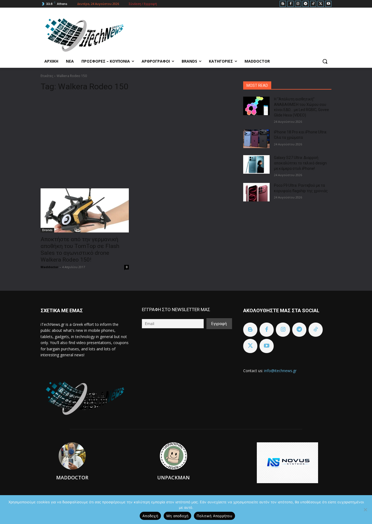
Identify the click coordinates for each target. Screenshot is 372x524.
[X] (321, 4)
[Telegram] (306, 4)
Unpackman (173, 477)
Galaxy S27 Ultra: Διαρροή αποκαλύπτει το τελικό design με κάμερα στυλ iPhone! (300, 162)
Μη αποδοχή (177, 516)
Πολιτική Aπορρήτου (214, 516)
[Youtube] (328, 4)
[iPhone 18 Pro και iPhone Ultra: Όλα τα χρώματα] (256, 139)
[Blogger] (283, 4)
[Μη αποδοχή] (365, 509)
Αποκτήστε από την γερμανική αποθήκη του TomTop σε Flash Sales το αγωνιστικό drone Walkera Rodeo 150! (80, 249)
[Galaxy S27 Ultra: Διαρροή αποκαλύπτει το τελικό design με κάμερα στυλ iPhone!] (256, 164)
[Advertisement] (135, 138)
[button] (324, 61)
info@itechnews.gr (280, 370)
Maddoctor (49, 267)
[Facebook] (290, 4)
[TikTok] (313, 4)
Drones (47, 230)
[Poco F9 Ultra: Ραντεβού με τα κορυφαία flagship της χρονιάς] (256, 192)
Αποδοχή (150, 516)
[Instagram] (298, 4)
